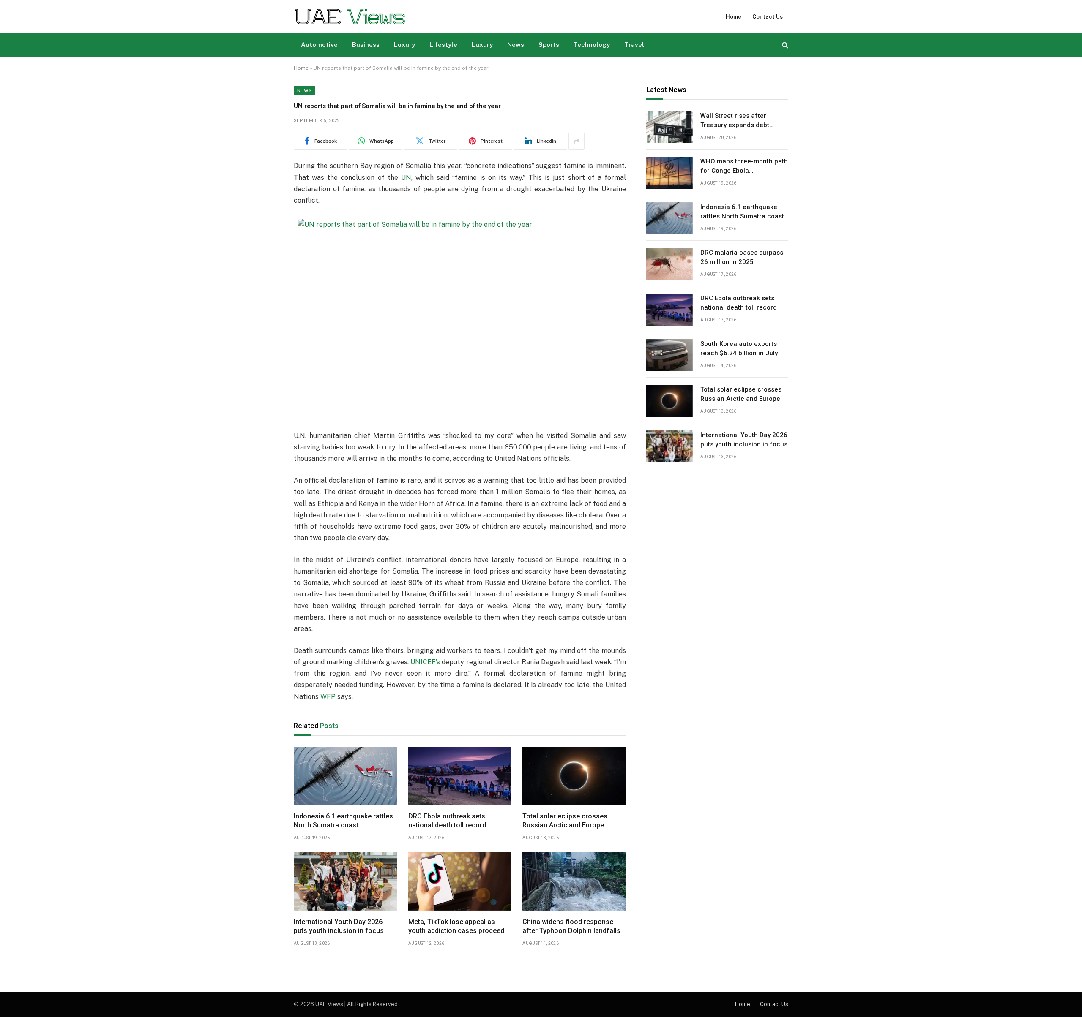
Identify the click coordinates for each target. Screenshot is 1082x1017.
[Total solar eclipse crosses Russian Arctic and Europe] (574, 776)
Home (733, 17)
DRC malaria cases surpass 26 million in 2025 (741, 257)
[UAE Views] (350, 16)
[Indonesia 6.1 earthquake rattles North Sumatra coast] (345, 776)
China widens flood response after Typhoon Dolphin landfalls (571, 926)
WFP (328, 697)
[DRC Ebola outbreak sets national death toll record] (460, 776)
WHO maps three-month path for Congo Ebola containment (744, 167)
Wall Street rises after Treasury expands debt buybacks (734, 121)
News (515, 44)
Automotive (319, 44)
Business (366, 44)
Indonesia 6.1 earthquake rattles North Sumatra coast (343, 820)
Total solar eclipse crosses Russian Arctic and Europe (564, 820)
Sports (548, 44)
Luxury (404, 44)
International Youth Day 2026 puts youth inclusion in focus (339, 926)
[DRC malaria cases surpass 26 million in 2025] (669, 264)
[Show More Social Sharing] (576, 141)
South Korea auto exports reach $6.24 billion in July (739, 348)
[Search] (784, 44)
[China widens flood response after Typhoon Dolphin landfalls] (574, 881)
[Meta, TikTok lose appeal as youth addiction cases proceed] (460, 881)
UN (406, 178)
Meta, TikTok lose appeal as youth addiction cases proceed (456, 926)
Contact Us (767, 17)
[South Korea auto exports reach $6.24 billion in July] (669, 355)
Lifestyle (443, 44)
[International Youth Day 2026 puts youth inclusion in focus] (345, 881)
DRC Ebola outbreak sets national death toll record (447, 820)
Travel (634, 44)
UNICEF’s (425, 662)
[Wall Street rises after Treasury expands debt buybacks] (669, 127)
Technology (592, 44)
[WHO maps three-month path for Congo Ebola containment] (669, 173)
